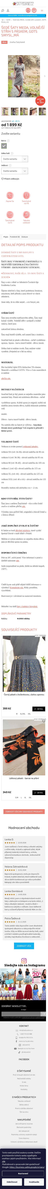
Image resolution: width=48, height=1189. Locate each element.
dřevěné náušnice (22, 530)
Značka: (17, 42)
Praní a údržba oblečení (24, 1108)
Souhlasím (34, 1182)
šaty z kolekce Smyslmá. (27, 606)
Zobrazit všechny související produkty (24, 811)
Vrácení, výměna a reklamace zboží (24, 1142)
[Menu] (42, 10)
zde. (23, 506)
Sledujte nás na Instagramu (24, 965)
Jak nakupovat (24, 1131)
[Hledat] (2, 10)
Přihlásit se (44, 1014)
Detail (40, 709)
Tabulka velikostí (24, 1101)
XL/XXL (22, 714)
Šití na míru (24, 1112)
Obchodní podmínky (24, 1127)
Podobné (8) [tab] (15, 237)
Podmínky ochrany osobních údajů (24, 1134)
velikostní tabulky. (30, 446)
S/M (16, 797)
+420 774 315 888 (26, 1034)
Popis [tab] (6, 237)
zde (3, 1161)
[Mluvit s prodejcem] (9, 198)
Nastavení (23, 1173)
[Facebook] (26, 198)
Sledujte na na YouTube (26, 1048)
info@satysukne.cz (26, 1030)
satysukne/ (26, 1045)
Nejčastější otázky (24, 1078)
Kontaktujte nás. (17, 587)
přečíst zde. (6, 378)
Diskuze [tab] (25, 237)
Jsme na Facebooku (26, 1041)
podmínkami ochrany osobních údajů (33, 1018)
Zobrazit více (24, 946)
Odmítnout (12, 1182)
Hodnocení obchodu (24, 827)
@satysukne (26, 1052)
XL (25, 797)
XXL (29, 714)
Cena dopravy (24, 1138)
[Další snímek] (45, 76)
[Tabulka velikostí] (26, 218)
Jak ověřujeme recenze (24, 1124)
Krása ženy (24, 1086)
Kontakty (24, 1089)
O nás (24, 1082)
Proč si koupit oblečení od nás (24, 1075)
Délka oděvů (24, 1105)
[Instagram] (9, 218)
